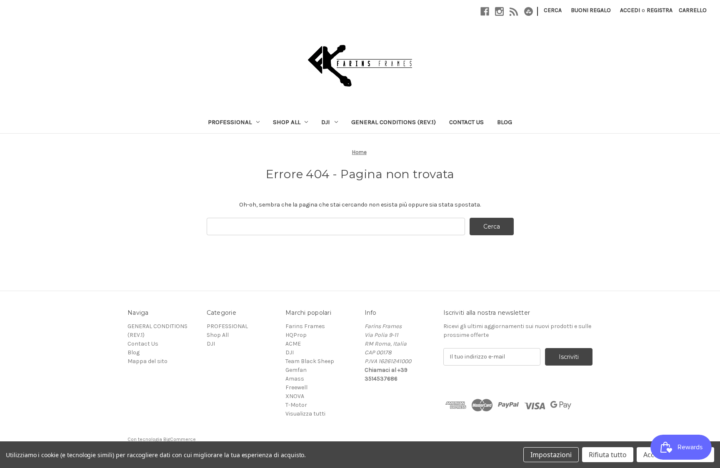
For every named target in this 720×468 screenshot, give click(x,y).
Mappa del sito (148, 361)
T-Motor (296, 404)
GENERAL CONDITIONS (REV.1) (393, 122)
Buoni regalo (591, 10)
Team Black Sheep (309, 361)
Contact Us (466, 122)
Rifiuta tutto (608, 454)
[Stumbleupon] (528, 11)
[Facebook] (484, 11)
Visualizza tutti (305, 413)
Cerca (553, 10)
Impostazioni (551, 454)
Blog (504, 122)
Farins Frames (305, 326)
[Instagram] (499, 11)
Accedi (630, 10)
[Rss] (514, 11)
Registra (659, 10)
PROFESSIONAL (230, 122)
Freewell (296, 387)
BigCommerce (179, 439)
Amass (294, 378)
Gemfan (296, 369)
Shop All (286, 122)
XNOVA (294, 396)
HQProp (296, 335)
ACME (293, 343)
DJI (325, 122)
